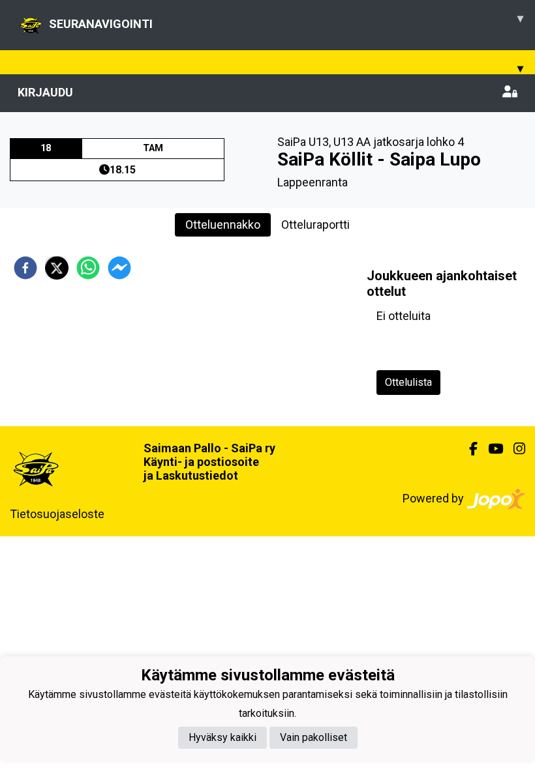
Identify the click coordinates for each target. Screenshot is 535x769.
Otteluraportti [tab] (315, 224)
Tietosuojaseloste (57, 514)
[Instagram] (514, 449)
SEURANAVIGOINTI (286, 21)
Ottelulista (408, 382)
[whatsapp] (88, 268)
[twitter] (57, 268)
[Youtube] (490, 449)
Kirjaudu (45, 92)
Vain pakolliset (313, 737)
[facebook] (25, 268)
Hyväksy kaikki (222, 737)
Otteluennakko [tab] (222, 224)
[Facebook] (468, 449)
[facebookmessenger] (119, 268)
